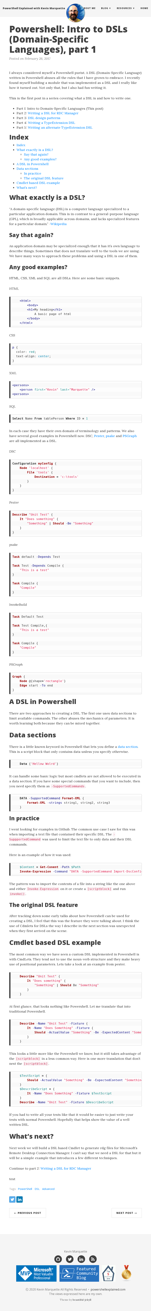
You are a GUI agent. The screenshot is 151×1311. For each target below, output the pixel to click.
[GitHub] (58, 1259)
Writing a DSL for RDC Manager (53, 113)
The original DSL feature (44, 178)
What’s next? (27, 187)
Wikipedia (58, 224)
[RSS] (93, 1259)
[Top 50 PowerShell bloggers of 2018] (109, 1273)
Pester (99, 436)
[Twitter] (69, 1259)
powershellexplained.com (108, 1289)
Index (21, 145)
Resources (124, 8)
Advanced (48, 1189)
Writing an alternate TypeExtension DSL (60, 127)
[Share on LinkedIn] (19, 1199)
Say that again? (36, 154)
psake (110, 436)
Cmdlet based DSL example (38, 183)
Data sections (27, 168)
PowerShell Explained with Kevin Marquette (34, 8)
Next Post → (126, 1213)
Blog (104, 8)
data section (128, 747)
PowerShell (25, 1189)
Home (144, 8)
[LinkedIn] (81, 1259)
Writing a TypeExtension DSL (51, 123)
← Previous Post (27, 1213)
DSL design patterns (44, 118)
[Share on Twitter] (12, 1199)
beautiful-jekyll (82, 1299)
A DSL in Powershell (33, 164)
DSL (37, 1189)
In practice (32, 173)
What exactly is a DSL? (35, 150)
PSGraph (130, 436)
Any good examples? (40, 159)
